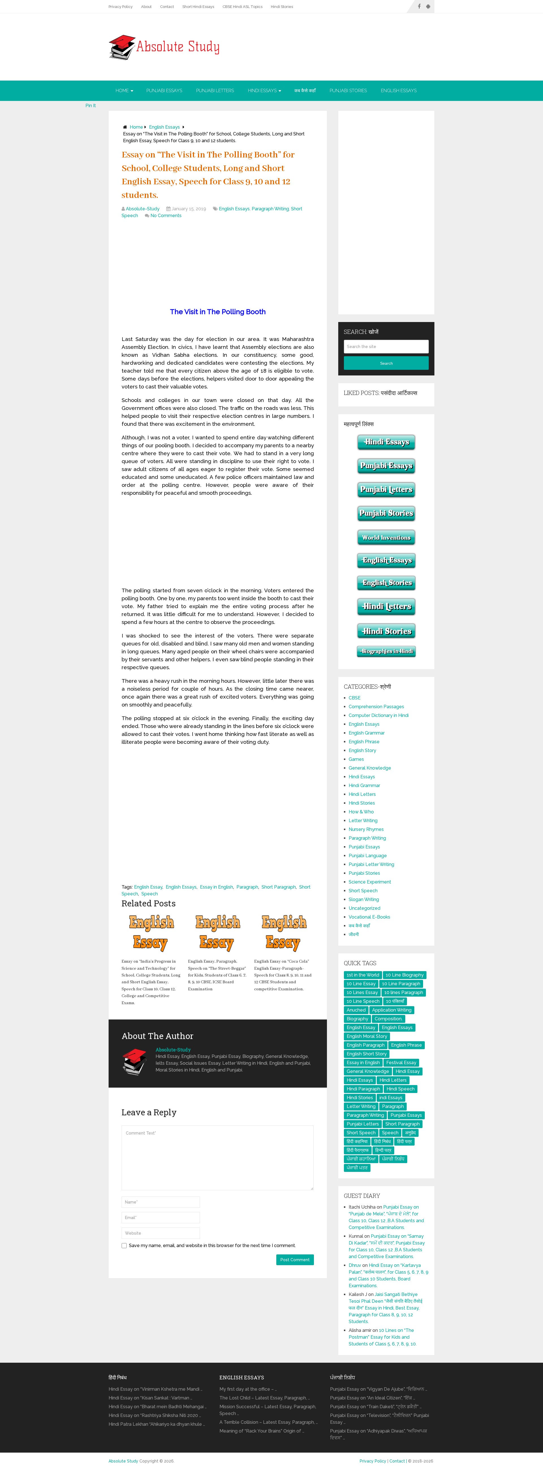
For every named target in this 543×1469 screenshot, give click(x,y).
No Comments (166, 215)
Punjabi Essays (164, 90)
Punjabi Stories (348, 90)
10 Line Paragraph (401, 983)
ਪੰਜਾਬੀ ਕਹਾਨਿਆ (361, 1159)
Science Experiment (370, 882)
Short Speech (363, 890)
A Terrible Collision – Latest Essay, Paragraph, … (268, 1422)
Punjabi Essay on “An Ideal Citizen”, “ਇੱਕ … (372, 1398)
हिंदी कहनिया (357, 1141)
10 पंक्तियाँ (395, 1001)
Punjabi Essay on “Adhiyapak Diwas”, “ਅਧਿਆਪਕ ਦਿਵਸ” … (378, 1434)
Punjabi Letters (215, 90)
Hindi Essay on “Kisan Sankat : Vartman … (150, 1398)
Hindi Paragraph (363, 1089)
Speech (149, 893)
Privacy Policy (121, 7)
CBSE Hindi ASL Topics (242, 7)
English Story (362, 750)
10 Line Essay (361, 983)
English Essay (148, 887)
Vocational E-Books (369, 917)
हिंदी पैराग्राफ (358, 1150)
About (146, 7)
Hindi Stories (282, 7)
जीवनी (354, 934)
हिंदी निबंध (382, 1141)
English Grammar (367, 733)
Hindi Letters (362, 794)
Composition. (388, 1018)
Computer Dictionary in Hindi (379, 715)
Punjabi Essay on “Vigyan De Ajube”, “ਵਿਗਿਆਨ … (378, 1389)
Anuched (356, 1010)
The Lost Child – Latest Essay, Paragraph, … (264, 1398)
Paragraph (247, 887)
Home (122, 90)
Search (386, 363)
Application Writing (391, 1010)
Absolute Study (123, 1461)
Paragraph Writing (270, 208)
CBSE (355, 698)
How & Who (361, 812)
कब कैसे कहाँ (305, 90)
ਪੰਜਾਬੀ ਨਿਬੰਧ (393, 1159)
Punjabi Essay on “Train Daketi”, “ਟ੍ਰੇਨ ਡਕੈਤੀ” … (376, 1406)
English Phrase (364, 741)
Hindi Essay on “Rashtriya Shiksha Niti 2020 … (155, 1415)
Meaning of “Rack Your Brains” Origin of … (261, 1431)
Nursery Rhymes (366, 829)
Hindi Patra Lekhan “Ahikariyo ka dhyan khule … (157, 1424)
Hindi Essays (262, 90)
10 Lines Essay (362, 992)
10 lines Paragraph (403, 992)
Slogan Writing (364, 899)
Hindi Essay (408, 1071)
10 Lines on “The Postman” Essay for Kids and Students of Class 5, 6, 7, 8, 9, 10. (383, 1337)
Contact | (398, 1461)
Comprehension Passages (376, 706)
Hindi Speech (401, 1089)
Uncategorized (364, 908)
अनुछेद (410, 1132)
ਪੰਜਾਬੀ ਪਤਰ (357, 1167)
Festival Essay (401, 1062)
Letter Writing (363, 820)
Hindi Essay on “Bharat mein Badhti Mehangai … (158, 1406)
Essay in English (216, 887)
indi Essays (391, 1097)
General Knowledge (370, 768)
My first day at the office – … (248, 1389)
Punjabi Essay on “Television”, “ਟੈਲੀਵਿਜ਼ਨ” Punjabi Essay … (379, 1419)
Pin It (90, 105)
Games (356, 759)
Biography (357, 1018)
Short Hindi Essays (198, 7)
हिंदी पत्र (404, 1141)
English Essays (399, 90)
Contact (167, 7)
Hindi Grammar (364, 785)
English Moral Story (367, 1036)
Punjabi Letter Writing (371, 864)
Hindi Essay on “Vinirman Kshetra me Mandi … (155, 1389)
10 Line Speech (363, 1001)
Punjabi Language (368, 855)
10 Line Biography (405, 975)
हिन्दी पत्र (383, 1150)
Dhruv (355, 1265)
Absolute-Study (143, 208)
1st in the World (363, 975)
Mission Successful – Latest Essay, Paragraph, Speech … (267, 1410)
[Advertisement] (218, 264)
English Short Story (367, 1054)
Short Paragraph (279, 887)
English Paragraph (366, 1045)
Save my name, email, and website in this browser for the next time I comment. (212, 1245)
